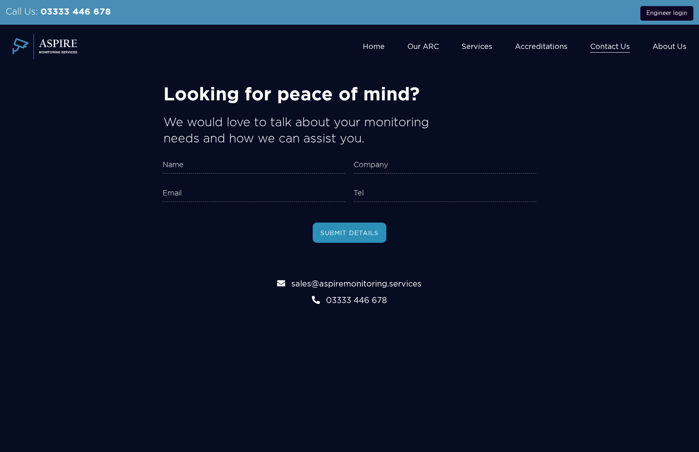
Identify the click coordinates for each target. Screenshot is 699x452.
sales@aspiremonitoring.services (356, 283)
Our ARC (423, 46)
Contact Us (610, 46)
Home (374, 46)
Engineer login (666, 13)
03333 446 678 (75, 11)
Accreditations (541, 46)
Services (477, 46)
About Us (669, 46)
